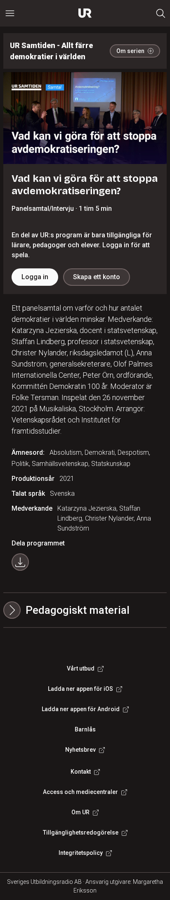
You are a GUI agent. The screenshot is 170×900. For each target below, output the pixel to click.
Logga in (34, 277)
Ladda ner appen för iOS (80, 688)
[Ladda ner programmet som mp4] (20, 562)
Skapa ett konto (96, 277)
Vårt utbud (80, 668)
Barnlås (85, 729)
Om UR (80, 812)
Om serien (130, 51)
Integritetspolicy (81, 852)
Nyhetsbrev (80, 749)
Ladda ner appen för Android (81, 709)
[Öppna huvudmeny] (10, 13)
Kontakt (81, 771)
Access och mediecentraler (80, 792)
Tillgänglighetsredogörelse (80, 832)
